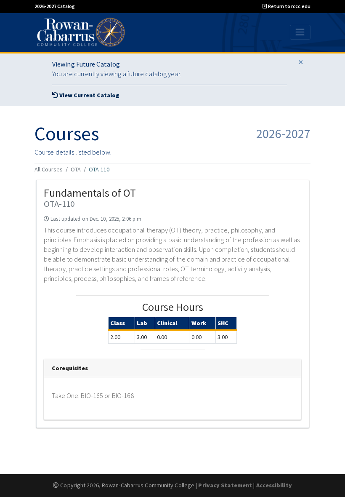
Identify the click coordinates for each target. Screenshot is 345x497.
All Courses (48, 169)
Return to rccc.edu (288, 6)
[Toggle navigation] (300, 32)
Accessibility (274, 485)
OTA (76, 169)
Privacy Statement (225, 485)
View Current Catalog (88, 95)
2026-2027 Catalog (54, 6)
